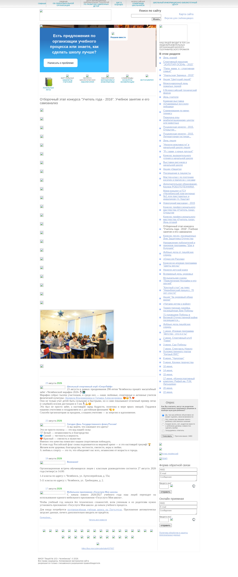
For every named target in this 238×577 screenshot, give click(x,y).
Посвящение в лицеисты (177, 173)
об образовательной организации (63, 3)
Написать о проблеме (61, 63)
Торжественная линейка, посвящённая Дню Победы (178, 309)
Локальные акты (48, 89)
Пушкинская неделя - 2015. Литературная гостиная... (178, 135)
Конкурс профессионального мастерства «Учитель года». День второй (179, 219)
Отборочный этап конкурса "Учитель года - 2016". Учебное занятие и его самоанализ (180, 229)
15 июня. (168, 374)
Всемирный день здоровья (178, 273)
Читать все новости (98, 520)
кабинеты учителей (67, 80)
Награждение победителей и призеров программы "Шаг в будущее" (179, 245)
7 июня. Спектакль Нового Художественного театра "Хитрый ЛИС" (177, 351)
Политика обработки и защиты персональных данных (173, 534)
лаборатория (87, 80)
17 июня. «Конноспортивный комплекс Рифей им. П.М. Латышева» (179, 381)
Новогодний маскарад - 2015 (179, 203)
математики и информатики (107, 80)
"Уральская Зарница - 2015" (178, 75)
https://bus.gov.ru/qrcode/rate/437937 (98, 548)
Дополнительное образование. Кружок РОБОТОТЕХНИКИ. (180, 185)
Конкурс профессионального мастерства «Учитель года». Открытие (179, 210)
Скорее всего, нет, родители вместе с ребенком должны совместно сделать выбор (180, 426)
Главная (42, 4)
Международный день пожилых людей (175, 84)
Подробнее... (46, 517)
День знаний (170, 57)
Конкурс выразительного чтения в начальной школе (178, 157)
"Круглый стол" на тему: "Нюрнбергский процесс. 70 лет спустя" (178, 290)
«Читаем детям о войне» (177, 303)
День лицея (169, 140)
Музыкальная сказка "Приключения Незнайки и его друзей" (179, 281)
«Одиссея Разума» (174, 259)
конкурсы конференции (127, 80)
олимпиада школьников (138, 3)
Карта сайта (186, 14)
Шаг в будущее (119, 4)
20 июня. (168, 388)
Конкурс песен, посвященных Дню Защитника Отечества (179, 237)
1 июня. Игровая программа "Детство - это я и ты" (178, 332)
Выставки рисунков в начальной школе (175, 163)
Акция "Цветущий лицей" (177, 79)
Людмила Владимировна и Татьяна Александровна (93, 398)
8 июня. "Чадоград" (173, 358)
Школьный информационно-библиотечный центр (175, 4)
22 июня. (168, 392)
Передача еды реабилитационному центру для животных (178, 120)
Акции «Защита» (172, 169)
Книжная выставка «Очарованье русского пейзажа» (175, 104)
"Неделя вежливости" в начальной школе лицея (176, 146)
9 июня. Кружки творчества (178, 362)
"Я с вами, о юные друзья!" (178, 151)
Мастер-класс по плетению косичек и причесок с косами (179, 178)
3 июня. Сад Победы (174, 344)
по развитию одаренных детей (96, 3)
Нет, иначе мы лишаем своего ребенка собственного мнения (177, 420)
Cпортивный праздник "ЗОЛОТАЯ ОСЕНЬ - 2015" (178, 63)
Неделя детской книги (175, 269)
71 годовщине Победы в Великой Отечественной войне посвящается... (180, 317)
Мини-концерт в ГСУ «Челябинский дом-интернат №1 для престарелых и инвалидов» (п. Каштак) (179, 194)
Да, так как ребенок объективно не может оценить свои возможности (179, 416)
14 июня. (168, 370)
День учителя (170, 97)
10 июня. (168, 366)
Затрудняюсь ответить (174, 430)
